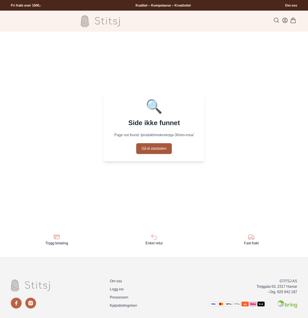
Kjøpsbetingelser (123, 305)
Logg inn (117, 289)
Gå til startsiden (154, 148)
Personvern (119, 297)
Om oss (291, 5)
